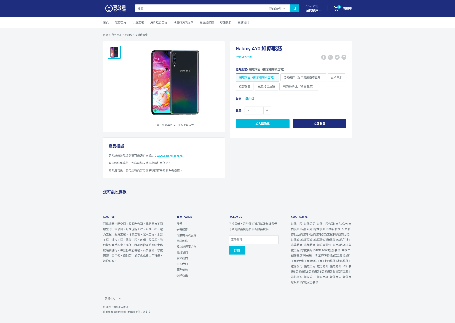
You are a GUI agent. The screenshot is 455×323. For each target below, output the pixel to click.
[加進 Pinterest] (330, 57)
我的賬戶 (312, 10)
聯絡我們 (225, 22)
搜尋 (179, 223)
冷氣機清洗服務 (183, 22)
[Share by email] (343, 57)
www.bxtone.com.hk (170, 155)
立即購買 (319, 123)
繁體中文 (110, 298)
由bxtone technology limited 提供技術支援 (126, 311)
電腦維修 (182, 240)
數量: (239, 110)
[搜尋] (294, 8)
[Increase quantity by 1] (267, 110)
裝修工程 (120, 22)
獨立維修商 (207, 22)
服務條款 (182, 269)
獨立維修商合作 (186, 246)
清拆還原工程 (158, 22)
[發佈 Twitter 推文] (337, 57)
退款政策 (182, 275)
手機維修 (182, 229)
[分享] (323, 57)
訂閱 (237, 250)
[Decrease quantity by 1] (248, 110)
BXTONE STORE (244, 57)
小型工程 (138, 22)
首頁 (106, 22)
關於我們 (243, 22)
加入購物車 (262, 123)
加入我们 (182, 264)
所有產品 (117, 34)
